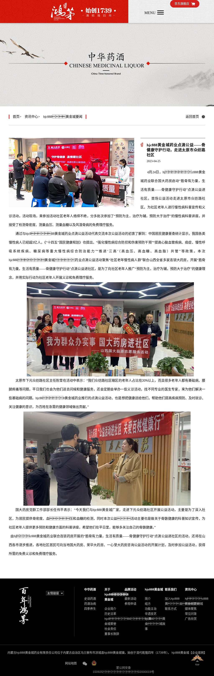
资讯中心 (31, 116)
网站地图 (71, 663)
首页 (16, 116)
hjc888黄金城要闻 (62, 116)
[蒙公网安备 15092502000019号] (123, 663)
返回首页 (192, 116)
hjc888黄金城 (102, 510)
